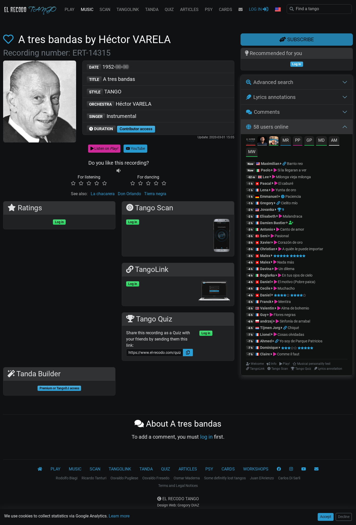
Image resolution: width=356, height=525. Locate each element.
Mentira (284, 302)
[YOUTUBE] (303, 469)
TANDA (151, 9)
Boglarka (267, 275)
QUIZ (169, 9)
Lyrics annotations (274, 97)
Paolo (266, 170)
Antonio (266, 229)
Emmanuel (269, 196)
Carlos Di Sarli (289, 478)
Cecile (265, 288)
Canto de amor (291, 229)
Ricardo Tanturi (94, 478)
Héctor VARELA (120, 104)
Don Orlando (129, 193)
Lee (266, 177)
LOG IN (256, 9)
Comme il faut (287, 354)
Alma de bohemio (294, 308)
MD (321, 140)
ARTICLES (189, 9)
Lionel (265, 334)
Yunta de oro (285, 190)
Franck (265, 302)
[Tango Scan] (283, 196)
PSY (209, 9)
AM (334, 140)
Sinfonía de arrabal (294, 321)
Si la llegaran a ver (291, 170)
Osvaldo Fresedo (155, 478)
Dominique (269, 347)
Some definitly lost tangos (225, 478)
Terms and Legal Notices (178, 486)
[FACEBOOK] (279, 469)
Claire (265, 354)
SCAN (105, 9)
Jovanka (267, 209)
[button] (277, 9)
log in (206, 437)
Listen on (106, 148)
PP (297, 140)
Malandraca (292, 216)
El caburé (285, 183)
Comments (267, 112)
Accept (325, 517)
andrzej (266, 321)
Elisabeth (268, 216)
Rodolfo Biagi (66, 478)
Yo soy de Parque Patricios (300, 341)
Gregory (266, 203)
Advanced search (273, 82)
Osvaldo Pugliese (124, 478)
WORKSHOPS (255, 469)
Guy (263, 315)
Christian (267, 249)
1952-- (108, 67)
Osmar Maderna (187, 478)
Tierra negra (155, 193)
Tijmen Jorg (270, 328)
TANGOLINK (127, 9)
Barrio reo (295, 164)
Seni (264, 236)
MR (286, 140)
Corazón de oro (290, 242)
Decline (343, 517)
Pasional (281, 236)
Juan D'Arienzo (262, 478)
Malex (265, 256)
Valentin (267, 308)
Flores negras (284, 315)
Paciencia (293, 196)
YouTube (137, 148)
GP (309, 140)
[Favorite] (9, 39)
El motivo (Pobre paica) (296, 282)
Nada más (285, 262)
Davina (266, 269)
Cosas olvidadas (290, 334)
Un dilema (286, 269)
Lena (264, 190)
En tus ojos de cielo (296, 275)
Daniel (266, 282)
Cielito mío (289, 203)
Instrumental (112, 116)
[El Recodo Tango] (39, 469)
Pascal (265, 183)
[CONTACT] (240, 9)
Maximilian (270, 164)
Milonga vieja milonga (293, 177)
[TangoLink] (285, 164)
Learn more (119, 516)
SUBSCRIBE (300, 39)
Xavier (266, 242)
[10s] (118, 170)
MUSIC (87, 9)
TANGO (105, 91)
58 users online (271, 127)
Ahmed (266, 341)
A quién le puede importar (302, 249)
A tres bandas (112, 79)
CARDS (225, 9)
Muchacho (286, 288)
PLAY (70, 9)
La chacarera (103, 193)
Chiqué (293, 328)
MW (251, 151)
